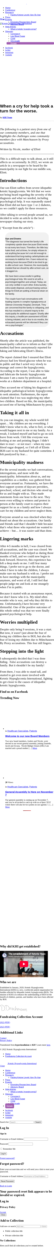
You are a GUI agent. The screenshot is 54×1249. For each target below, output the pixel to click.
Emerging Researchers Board (23, 22)
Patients (33, 731)
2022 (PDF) (5, 1022)
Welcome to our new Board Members (27, 736)
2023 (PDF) (5, 1027)
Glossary (9, 1094)
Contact (3, 1038)
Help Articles (10, 27)
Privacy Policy (6, 1040)
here (48, 1045)
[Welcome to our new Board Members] (29, 716)
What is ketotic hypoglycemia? (23, 1092)
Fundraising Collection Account (18, 1056)
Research (9, 12)
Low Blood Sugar (17, 1099)
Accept (3, 1212)
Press (7, 17)
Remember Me (9, 1149)
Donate (10, 1106)
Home (7, 8)
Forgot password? (7, 1158)
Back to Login (6, 1186)
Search (38, 1122)
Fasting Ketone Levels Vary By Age (25, 15)
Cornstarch (15, 1096)
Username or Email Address (11, 1139)
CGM (12, 1101)
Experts (8, 19)
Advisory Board (17, 1087)
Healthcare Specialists (17, 731)
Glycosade (15, 1103)
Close (2, 1066)
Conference (10, 10)
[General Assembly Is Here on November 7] (29, 765)
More (35, 748)
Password (4, 1144)
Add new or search (8, 1226)
